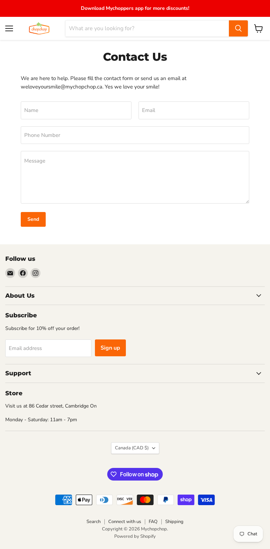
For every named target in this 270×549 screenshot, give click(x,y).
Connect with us (124, 521)
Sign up (110, 348)
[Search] (238, 28)
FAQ (153, 521)
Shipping (174, 521)
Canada (132, 448)
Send (33, 219)
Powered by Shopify (135, 536)
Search (93, 521)
